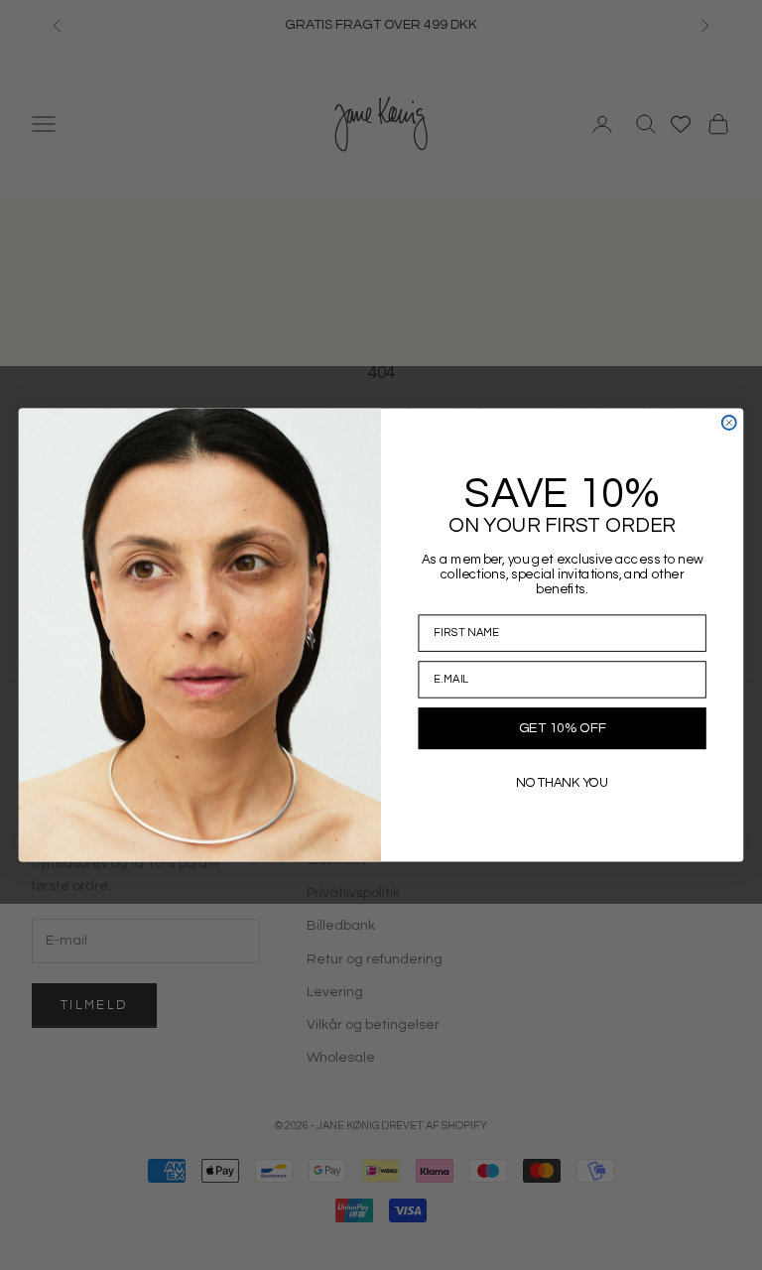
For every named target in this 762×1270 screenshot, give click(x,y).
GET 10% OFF (562, 728)
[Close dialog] (729, 423)
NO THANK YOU (562, 782)
